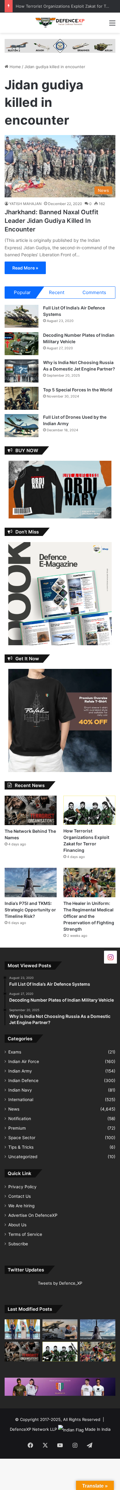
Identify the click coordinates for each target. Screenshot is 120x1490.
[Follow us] (110, 956)
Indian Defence (23, 1080)
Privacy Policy (22, 1186)
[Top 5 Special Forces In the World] (21, 398)
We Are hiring (21, 1205)
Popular (22, 292)
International (20, 1099)
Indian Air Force (23, 1061)
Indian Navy (20, 1090)
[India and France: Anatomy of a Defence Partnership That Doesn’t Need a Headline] (60, 1329)
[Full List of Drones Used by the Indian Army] (21, 425)
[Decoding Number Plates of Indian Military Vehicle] (21, 343)
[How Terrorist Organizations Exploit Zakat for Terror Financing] (89, 810)
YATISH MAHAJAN (25, 203)
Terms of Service (25, 1234)
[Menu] (112, 25)
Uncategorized (22, 1156)
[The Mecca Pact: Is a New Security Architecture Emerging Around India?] (22, 1329)
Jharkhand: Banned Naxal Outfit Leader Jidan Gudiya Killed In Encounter (51, 220)
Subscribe (18, 1243)
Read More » (25, 267)
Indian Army (20, 1071)
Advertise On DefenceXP (33, 1215)
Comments (94, 292)
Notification (19, 1118)
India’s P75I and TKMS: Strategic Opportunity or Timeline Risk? (30, 910)
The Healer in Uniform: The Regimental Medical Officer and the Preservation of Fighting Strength (88, 916)
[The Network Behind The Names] (31, 810)
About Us (17, 1224)
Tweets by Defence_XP (60, 1283)
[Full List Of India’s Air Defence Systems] (21, 316)
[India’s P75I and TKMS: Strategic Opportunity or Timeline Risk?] (31, 882)
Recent (56, 292)
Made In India (97, 1429)
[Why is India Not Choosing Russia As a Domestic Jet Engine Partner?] (21, 370)
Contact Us (19, 1196)
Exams (14, 1052)
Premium (17, 1128)
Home (14, 66)
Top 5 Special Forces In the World (77, 389)
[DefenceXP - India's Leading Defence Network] (60, 23)
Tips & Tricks (21, 1147)
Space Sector (21, 1137)
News (13, 1109)
